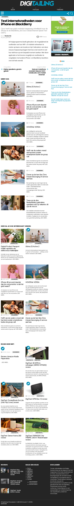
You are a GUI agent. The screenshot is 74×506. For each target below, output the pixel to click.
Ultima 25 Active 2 (33, 87)
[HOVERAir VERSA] (13, 129)
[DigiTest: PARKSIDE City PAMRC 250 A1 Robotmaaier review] (37, 425)
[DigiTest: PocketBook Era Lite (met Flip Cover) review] (12, 390)
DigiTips (37, 360)
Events (29, 477)
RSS (62, 61)
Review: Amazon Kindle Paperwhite (10, 357)
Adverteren (33, 484)
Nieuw (13, 9)
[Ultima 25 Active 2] (13, 89)
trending (60, 9)
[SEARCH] (71, 13)
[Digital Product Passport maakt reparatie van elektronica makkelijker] (12, 236)
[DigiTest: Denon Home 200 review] (12, 425)
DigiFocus (14, 243)
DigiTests (29, 360)
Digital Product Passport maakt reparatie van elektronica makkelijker (10, 248)
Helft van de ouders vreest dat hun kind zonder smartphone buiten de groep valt (37, 153)
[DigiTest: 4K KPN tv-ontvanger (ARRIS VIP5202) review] (37, 353)
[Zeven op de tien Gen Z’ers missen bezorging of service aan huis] (13, 177)
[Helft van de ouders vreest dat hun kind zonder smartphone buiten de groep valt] (13, 153)
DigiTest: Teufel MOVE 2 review (15, 491)
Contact (29, 479)
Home (29, 468)
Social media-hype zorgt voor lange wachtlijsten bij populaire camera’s (61, 100)
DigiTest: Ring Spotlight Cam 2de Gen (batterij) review (16, 472)
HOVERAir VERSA (33, 127)
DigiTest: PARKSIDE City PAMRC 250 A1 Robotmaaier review (37, 438)
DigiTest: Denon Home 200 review (11, 437)
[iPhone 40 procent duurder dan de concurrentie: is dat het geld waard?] (13, 107)
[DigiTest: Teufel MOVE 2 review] (5, 490)
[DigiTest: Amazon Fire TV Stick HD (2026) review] (5, 481)
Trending (3, 82)
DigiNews (39, 82)
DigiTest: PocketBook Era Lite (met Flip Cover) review (12, 401)
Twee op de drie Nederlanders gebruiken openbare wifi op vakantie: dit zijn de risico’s (37, 203)
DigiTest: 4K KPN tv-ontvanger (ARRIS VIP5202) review (36, 365)
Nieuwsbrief (33, 482)
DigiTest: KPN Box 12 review (36, 399)
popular (36, 9)
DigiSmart (30, 476)
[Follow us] (67, 13)
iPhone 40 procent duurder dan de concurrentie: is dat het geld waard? (36, 107)
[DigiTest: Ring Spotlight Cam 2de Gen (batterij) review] (5, 470)
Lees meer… (29, 96)
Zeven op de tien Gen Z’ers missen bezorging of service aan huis (37, 177)
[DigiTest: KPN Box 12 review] (37, 389)
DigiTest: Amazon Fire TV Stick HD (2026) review (16, 482)
